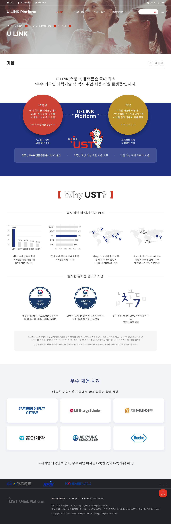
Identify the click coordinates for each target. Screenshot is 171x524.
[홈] (8, 25)
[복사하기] (156, 63)
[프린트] (162, 63)
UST (12, 2)
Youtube (42, 2)
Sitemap (73, 498)
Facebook (25, 2)
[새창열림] (19, 483)
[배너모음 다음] (166, 484)
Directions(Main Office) (92, 498)
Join (162, 2)
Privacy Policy (58, 498)
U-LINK (18, 25)
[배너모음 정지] (163, 484)
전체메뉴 (162, 11)
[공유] (150, 63)
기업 (64, 25)
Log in (152, 2)
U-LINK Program (42, 25)
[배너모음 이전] (160, 484)
